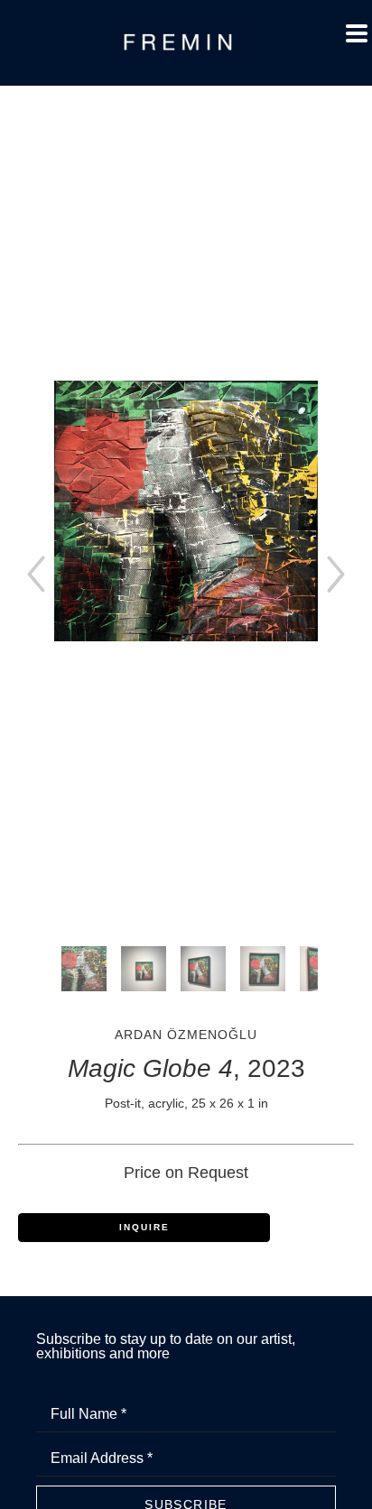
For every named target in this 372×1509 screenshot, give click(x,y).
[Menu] (356, 33)
